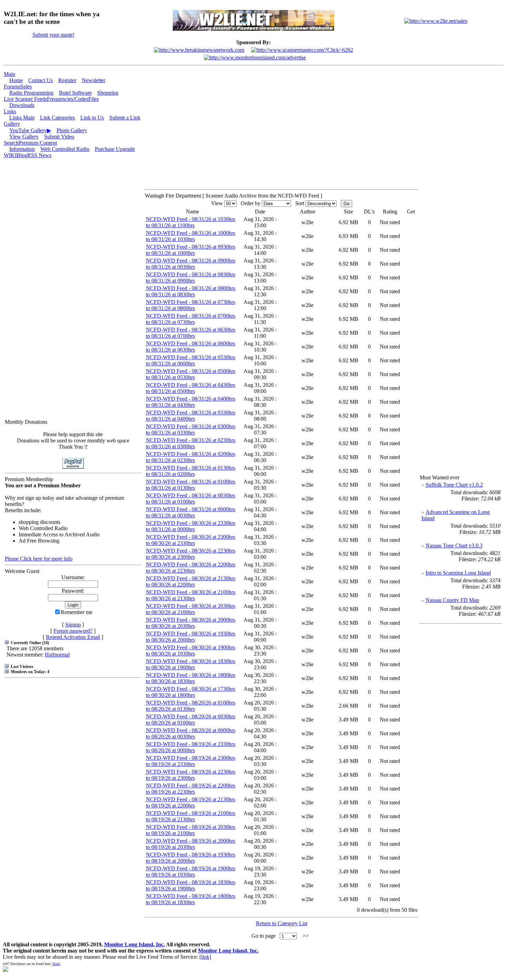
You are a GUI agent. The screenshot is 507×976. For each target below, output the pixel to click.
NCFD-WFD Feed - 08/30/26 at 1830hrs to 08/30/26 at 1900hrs (190, 664)
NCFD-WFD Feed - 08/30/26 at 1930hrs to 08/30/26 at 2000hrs (190, 637)
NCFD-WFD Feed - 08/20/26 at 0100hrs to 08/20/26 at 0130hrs (190, 706)
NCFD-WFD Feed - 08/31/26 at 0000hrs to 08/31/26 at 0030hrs (190, 512)
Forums (12, 86)
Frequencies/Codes (67, 99)
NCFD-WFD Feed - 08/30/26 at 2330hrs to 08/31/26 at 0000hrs (190, 526)
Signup (73, 625)
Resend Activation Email (73, 637)
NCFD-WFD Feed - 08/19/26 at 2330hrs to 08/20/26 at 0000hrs (190, 747)
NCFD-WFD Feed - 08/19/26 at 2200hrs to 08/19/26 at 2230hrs (190, 789)
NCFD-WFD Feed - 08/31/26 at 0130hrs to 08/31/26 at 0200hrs (190, 471)
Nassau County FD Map (452, 600)
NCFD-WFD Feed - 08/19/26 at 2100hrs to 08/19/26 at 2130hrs (190, 816)
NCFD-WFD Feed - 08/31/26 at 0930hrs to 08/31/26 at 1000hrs (190, 250)
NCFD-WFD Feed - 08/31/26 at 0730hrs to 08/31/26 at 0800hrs (190, 305)
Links (10, 111)
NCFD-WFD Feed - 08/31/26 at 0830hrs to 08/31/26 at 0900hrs (190, 277)
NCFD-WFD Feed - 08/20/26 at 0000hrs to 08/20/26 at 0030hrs (190, 733)
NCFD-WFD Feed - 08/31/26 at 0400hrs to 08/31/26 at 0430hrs (190, 402)
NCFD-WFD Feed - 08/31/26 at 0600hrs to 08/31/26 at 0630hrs (190, 347)
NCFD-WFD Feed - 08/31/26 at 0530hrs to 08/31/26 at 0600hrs (190, 360)
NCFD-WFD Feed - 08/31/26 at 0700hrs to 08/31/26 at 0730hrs (190, 319)
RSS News (39, 155)
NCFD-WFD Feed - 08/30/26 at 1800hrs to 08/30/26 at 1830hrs (190, 678)
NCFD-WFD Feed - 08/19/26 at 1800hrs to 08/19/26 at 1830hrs (190, 899)
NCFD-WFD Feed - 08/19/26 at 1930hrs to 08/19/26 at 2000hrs (190, 858)
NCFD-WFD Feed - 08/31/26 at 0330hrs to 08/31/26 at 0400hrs (190, 416)
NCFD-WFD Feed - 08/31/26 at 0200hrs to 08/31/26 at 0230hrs (190, 457)
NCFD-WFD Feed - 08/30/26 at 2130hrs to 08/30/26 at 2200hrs (190, 581)
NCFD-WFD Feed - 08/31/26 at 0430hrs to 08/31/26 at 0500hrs (190, 388)
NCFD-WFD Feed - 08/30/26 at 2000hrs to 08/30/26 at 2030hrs (190, 623)
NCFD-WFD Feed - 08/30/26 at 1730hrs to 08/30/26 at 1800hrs (190, 692)
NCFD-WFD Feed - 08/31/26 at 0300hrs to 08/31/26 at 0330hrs (190, 429)
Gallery (12, 124)
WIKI (10, 155)
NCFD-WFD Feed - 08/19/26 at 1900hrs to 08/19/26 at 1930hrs (190, 871)
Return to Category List (281, 923)
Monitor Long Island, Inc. (134, 944)
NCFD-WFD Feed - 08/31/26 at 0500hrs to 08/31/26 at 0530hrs (190, 374)
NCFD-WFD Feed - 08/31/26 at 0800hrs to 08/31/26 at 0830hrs (190, 291)
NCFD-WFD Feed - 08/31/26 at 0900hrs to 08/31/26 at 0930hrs (190, 264)
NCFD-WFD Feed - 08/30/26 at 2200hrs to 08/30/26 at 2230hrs (190, 568)
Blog (22, 155)
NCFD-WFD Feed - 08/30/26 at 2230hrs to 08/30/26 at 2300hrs (190, 554)
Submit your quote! (53, 35)
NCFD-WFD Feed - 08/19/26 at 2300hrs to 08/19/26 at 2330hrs (190, 761)
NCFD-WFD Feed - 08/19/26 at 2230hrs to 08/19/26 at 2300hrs (190, 775)
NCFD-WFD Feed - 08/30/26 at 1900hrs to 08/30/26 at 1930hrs (190, 650)
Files (93, 99)
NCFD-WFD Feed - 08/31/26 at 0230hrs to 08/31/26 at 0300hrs (190, 443)
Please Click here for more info (38, 559)
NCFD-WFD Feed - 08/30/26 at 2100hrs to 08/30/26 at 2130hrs (190, 595)
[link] (205, 957)
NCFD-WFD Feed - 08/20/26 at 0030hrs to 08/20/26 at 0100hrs (190, 720)
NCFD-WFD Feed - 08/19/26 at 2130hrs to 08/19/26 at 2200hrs (190, 802)
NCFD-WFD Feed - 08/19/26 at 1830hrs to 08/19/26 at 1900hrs (190, 885)
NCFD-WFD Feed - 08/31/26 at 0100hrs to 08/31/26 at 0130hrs (190, 485)
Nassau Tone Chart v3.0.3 (454, 545)
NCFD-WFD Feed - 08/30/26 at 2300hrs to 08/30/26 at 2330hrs (190, 540)
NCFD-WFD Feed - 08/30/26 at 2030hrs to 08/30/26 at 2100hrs (190, 609)
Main (9, 74)
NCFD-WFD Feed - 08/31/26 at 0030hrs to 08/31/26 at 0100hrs (190, 498)
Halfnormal (57, 655)
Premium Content (38, 143)
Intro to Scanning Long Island (458, 573)
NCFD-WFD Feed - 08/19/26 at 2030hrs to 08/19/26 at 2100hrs (190, 830)
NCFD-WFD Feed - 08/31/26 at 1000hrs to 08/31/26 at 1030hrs (190, 236)
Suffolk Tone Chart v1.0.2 (454, 485)
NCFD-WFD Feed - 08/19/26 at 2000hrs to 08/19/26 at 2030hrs (190, 844)
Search (11, 143)
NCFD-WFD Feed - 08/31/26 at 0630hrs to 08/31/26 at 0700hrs (190, 333)
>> (305, 936)
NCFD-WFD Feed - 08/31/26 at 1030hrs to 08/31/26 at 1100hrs (190, 222)
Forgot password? (72, 631)
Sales (26, 86)
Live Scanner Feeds (25, 99)
